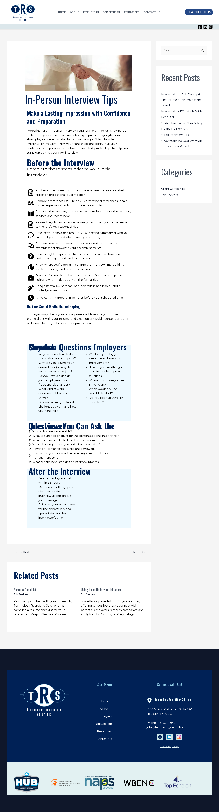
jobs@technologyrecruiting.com (169, 727)
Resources (131, 12)
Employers (91, 12)
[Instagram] (211, 27)
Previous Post (18, 552)
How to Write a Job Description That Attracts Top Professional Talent (182, 100)
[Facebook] (200, 27)
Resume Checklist (25, 589)
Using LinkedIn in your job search (102, 589)
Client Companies (173, 188)
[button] (199, 12)
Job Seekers (111, 12)
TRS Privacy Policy (169, 746)
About (74, 12)
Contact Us (152, 12)
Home (62, 12)
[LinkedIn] (205, 27)
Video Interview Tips (175, 134)
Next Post (141, 552)
